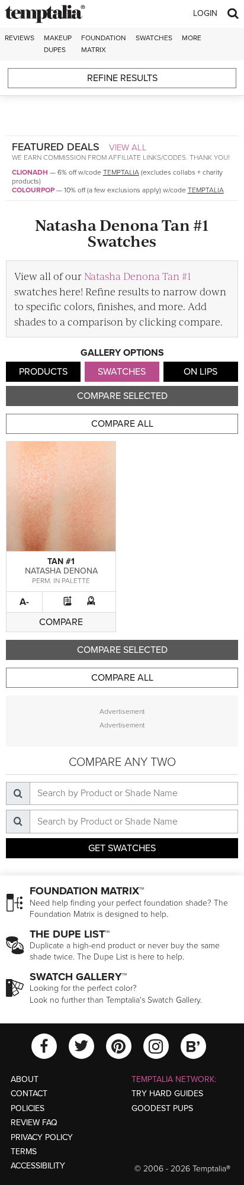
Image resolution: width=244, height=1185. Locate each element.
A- (24, 602)
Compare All (122, 424)
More (191, 38)
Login (205, 13)
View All (128, 147)
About (24, 1079)
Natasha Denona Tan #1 (137, 276)
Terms (24, 1152)
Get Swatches (122, 848)
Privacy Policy (42, 1137)
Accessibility (38, 1166)
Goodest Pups (162, 1108)
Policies (27, 1108)
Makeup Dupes (58, 43)
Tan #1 (61, 561)
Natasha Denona (61, 571)
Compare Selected (122, 396)
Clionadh (30, 172)
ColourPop (33, 190)
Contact (29, 1094)
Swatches (154, 38)
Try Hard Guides (167, 1094)
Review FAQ (34, 1123)
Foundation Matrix (103, 43)
